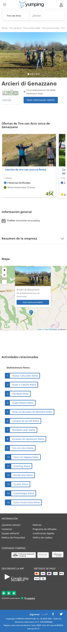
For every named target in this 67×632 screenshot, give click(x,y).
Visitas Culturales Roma (25, 375)
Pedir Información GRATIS (41, 100)
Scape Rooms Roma (23, 402)
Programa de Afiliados (45, 529)
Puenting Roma (21, 466)
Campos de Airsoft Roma (25, 420)
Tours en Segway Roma (26, 457)
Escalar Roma (20, 484)
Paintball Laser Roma (23, 429)
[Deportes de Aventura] (31, 4)
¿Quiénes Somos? (11, 524)
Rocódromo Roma (23, 475)
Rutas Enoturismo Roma (26, 502)
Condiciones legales (43, 533)
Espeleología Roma (23, 493)
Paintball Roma (20, 393)
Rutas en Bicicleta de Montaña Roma (32, 411)
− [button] (4, 275)
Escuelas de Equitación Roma (28, 438)
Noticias (37, 524)
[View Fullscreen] (4, 282)
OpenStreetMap (51, 329)
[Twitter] (61, 614)
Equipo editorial (10, 533)
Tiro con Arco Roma (22, 448)
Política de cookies (43, 537)
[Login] (61, 5)
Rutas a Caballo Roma (24, 384)
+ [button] (4, 270)
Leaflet (39, 329)
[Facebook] (53, 614)
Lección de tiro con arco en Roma (25, 169)
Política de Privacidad (13, 537)
